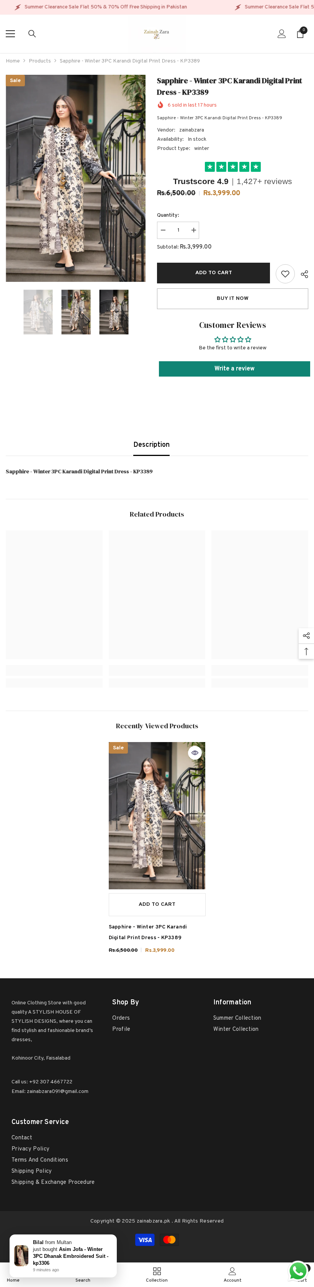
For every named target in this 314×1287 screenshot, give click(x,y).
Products (40, 61)
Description (151, 445)
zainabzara (191, 130)
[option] (76, 178)
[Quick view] (195, 753)
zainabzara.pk (153, 1221)
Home (13, 61)
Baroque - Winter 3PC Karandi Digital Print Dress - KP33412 (71, 1256)
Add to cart (213, 273)
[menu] (10, 33)
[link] (285, 273)
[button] (8, 312)
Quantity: (168, 215)
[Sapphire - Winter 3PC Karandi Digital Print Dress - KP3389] (157, 815)
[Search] (32, 33)
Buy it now (233, 298)
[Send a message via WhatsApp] (298, 1271)
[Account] (282, 34)
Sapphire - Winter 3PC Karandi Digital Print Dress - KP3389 (148, 932)
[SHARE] (301, 274)
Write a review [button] (234, 369)
